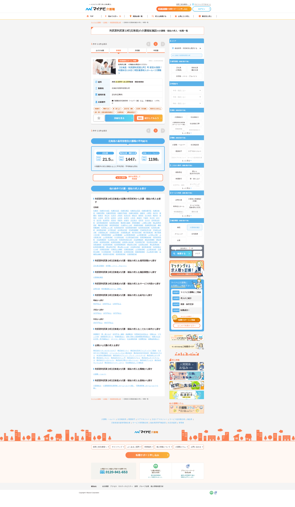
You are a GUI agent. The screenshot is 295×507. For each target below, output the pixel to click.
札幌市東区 (125, 211)
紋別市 (113, 218)
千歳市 (145, 218)
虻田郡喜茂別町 (144, 228)
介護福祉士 (97, 386)
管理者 (181, 423)
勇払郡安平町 (111, 247)
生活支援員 (172, 423)
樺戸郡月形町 (137, 232)
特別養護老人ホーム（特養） (111, 289)
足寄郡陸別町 (129, 252)
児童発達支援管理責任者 (120, 423)
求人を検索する (160, 16)
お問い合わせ (196, 447)
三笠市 (132, 218)
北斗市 (147, 220)
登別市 (113, 220)
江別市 (100, 218)
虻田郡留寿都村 (131, 228)
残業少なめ (156, 337)
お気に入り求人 (183, 16)
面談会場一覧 (138, 16)
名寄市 (126, 218)
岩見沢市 (127, 215)
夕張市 (120, 215)
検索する (181, 253)
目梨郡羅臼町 (132, 254)
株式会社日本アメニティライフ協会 (143, 350)
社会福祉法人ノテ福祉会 (134, 363)
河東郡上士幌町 (116, 249)
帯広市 (107, 215)
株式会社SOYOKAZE (141, 353)
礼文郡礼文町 (113, 240)
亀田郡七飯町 (125, 223)
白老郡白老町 (143, 244)
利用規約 (148, 447)
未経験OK (129, 334)
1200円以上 (117, 304)
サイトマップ (117, 447)
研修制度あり (120, 337)
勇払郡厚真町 (154, 244)
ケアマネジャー (143, 419)
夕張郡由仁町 (103, 232)
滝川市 (152, 218)
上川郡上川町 (153, 235)
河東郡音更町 (104, 249)
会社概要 (105, 486)
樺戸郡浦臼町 (148, 232)
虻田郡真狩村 (119, 228)
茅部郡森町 (136, 223)
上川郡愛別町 (142, 235)
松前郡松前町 (114, 223)
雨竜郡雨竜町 (106, 235)
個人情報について (163, 447)
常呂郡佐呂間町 (152, 242)
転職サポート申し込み (147, 455)
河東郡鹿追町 (129, 249)
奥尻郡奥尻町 (114, 225)
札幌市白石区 (135, 211)
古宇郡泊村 (112, 230)
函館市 (142, 213)
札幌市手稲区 (122, 213)
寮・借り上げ (106, 334)
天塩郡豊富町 (101, 240)
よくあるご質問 (133, 447)
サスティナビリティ (125, 486)
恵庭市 (120, 220)
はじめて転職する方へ (186, 326)
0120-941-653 (117, 472)
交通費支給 (143, 339)
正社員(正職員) (98, 266)
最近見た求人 (207, 16)
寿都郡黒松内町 (150, 225)
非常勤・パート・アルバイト (116, 266)
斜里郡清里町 (116, 242)
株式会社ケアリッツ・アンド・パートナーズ (129, 355)
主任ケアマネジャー (159, 419)
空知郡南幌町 (134, 230)
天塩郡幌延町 (138, 240)
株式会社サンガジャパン (105, 360)
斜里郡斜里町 (104, 242)
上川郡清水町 (151, 249)
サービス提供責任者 (177, 419)
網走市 (134, 215)
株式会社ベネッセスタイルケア (104, 350)
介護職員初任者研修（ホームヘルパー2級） (119, 386)
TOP (91, 16)
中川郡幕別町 (106, 252)
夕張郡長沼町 (114, 232)
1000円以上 (107, 304)
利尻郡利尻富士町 (182, 55)
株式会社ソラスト (103, 358)
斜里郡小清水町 (128, 242)
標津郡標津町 (121, 254)
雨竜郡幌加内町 (145, 237)
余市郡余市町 (122, 230)
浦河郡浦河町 (146, 247)
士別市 (120, 218)
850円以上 (97, 304)
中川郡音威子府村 (132, 237)
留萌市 (141, 215)
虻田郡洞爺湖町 (99, 247)
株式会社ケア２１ (133, 358)
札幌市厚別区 (111, 213)
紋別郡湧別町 (108, 244)
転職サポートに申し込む (173, 9)
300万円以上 (108, 323)
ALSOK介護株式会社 (104, 355)
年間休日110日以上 (141, 334)
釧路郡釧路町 (140, 252)
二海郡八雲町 (146, 223)
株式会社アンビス (146, 360)
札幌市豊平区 (146, 211)
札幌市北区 (115, 211)
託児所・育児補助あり (101, 339)
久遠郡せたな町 (126, 225)
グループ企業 (144, 486)
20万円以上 (107, 313)
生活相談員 (121, 419)
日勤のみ (153, 334)
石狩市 (141, 220)
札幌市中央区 (104, 211)
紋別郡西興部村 (120, 244)
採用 (136, 486)
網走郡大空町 (132, 244)
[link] (100, 50)
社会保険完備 (132, 339)
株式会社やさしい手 (118, 358)
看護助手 (131, 419)
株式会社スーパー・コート (114, 363)
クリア (197, 253)
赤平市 (107, 218)
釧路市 (100, 215)
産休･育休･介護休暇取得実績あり (138, 337)
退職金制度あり (153, 339)
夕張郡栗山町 (125, 232)
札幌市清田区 (134, 213)
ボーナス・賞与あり (118, 339)
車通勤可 (96, 334)
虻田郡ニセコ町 (107, 228)
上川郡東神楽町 (129, 235)
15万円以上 (97, 313)
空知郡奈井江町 (145, 230)
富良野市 (106, 220)
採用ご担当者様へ (100, 447)
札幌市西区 (101, 213)
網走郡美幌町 (150, 240)
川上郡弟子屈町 (152, 252)
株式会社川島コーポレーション (127, 360)
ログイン (201, 9)
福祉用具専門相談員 (158, 423)
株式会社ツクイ (123, 350)
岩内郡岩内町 (101, 230)
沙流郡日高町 (135, 247)
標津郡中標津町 (108, 254)
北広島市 (133, 220)
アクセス (113, 486)
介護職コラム (180, 447)
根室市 (139, 218)
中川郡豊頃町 (117, 252)
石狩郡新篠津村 (102, 223)
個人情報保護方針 (157, 486)
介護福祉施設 (98, 277)
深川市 (99, 220)
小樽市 (149, 213)
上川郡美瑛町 (108, 237)
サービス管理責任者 (140, 423)
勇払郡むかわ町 (123, 247)
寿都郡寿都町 (138, 225)
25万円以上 (117, 313)
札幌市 (95, 211)
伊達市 (126, 220)
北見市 (113, 215)
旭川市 (155, 213)
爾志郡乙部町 (103, 225)
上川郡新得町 (140, 249)
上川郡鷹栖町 (117, 235)
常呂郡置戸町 (140, 242)
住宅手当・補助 (118, 334)
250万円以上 (98, 323)
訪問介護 (96, 289)
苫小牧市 (148, 215)
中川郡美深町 (119, 237)
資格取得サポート (106, 337)
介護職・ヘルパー (99, 374)
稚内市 (155, 215)
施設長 (189, 419)
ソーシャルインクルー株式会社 (120, 353)
